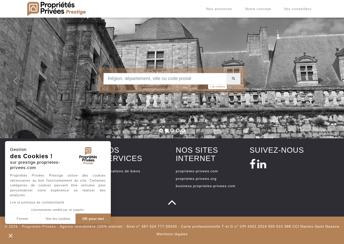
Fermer (22, 219)
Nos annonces (219, 9)
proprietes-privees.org (196, 179)
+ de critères (217, 86)
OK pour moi (93, 219)
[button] (11, 235)
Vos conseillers (298, 9)
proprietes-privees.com (197, 171)
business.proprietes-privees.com (205, 186)
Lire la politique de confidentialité (37, 202)
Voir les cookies (58, 219)
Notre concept (258, 9)
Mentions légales (172, 234)
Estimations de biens (121, 171)
